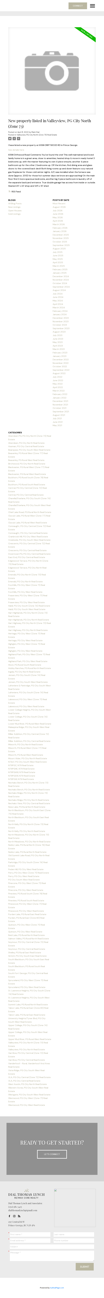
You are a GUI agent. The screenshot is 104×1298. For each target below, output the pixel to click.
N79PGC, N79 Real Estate (20, 765)
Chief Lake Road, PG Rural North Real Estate (29, 512)
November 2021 (60, 404)
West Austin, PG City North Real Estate (27, 1084)
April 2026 (58, 220)
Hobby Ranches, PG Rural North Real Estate (29, 668)
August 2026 (59, 207)
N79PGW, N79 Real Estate (21, 779)
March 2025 (59, 266)
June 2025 (58, 255)
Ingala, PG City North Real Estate (24, 671)
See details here (16, 149)
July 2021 (57, 418)
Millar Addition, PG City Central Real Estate (29, 741)
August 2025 (59, 248)
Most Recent (59, 203)
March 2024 (59, 307)
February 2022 (60, 394)
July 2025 (57, 252)
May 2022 (58, 383)
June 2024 (58, 297)
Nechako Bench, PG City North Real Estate (29, 789)
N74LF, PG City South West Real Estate (27, 761)
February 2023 (60, 352)
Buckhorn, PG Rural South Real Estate (26, 484)
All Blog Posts (15, 203)
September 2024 (61, 286)
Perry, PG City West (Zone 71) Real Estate (28, 872)
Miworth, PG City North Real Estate (25, 744)
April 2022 (58, 387)
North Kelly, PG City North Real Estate (26, 831)
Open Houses (15, 210)
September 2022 (61, 370)
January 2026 (59, 231)
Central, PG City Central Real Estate (26, 494)
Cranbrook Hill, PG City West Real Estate (28, 536)
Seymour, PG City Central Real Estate (26, 949)
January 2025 (59, 272)
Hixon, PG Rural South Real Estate (24, 664)
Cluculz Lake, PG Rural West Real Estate (27, 522)
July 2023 (57, 335)
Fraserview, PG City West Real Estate (26, 602)
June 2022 (58, 380)
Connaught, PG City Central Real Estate (28, 533)
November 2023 (61, 321)
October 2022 (60, 366)
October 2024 (60, 283)
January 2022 (59, 397)
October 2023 (60, 324)
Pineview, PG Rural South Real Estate (26, 900)
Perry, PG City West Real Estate (23, 876)
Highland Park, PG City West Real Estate (27, 661)
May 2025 (58, 259)
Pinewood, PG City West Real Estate (26, 911)
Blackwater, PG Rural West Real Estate (27, 474)
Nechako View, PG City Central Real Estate (29, 803)
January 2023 (59, 356)
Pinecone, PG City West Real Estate (25, 890)
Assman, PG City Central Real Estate (26, 446)
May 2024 (58, 300)
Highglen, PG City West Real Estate (25, 650)
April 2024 (58, 304)
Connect (78, 5)
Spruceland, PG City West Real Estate (26, 987)
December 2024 (61, 276)
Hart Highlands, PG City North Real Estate (28, 619)
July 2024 (58, 293)
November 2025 (61, 238)
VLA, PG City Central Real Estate (24, 1080)
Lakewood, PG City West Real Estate (26, 706)
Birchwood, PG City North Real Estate (26, 463)
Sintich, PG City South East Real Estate (27, 956)
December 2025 (61, 234)
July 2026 (57, 210)
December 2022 (61, 359)
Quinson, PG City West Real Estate (25, 931)
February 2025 (60, 269)
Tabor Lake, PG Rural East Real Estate (26, 1014)
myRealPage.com (57, 1288)
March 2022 (59, 390)
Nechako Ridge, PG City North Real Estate (28, 800)
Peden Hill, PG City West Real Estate (25, 869)
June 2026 (58, 214)
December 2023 (61, 318)
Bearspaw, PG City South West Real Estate (29, 449)
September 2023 (61, 328)
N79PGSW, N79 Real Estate (21, 775)
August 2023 (59, 331)
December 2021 (60, 401)
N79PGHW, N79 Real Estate (21, 772)
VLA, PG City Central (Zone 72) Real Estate (29, 1077)
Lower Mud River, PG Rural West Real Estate (29, 723)
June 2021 (58, 422)
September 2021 (61, 411)
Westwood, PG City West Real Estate (26, 1105)
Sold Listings (14, 214)
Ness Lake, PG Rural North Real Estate (26, 807)
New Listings (14, 207)
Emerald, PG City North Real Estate (25, 581)
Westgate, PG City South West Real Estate (29, 1094)
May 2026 (58, 217)
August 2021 (59, 415)
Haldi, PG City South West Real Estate (26, 609)
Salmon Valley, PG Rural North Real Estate (28, 938)
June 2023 (58, 338)
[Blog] (20, 1216)
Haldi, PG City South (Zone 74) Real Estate (29, 605)
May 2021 (57, 425)
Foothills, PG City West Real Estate (25, 592)
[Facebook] (10, 1216)
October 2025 (60, 241)
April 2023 (58, 345)
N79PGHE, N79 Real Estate (21, 768)
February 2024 (60, 311)
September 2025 (61, 245)
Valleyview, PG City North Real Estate (26, 1049)
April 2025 (58, 262)
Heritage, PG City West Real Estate (25, 640)
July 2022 (57, 376)
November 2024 (61, 279)
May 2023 (58, 342)
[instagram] (15, 1216)
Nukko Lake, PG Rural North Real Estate (27, 852)
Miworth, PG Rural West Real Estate (25, 754)
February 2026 (60, 227)
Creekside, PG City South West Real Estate (29, 540)
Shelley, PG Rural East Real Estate (24, 952)
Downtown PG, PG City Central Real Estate (29, 553)
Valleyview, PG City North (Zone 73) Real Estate (37, 135)
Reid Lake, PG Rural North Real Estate (26, 935)
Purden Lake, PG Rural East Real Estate (27, 914)
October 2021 (59, 408)
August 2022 (59, 373)
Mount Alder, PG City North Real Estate (27, 758)
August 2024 (59, 290)
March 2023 (59, 349)
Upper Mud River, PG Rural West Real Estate (29, 1039)
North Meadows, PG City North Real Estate (29, 841)
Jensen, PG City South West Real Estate (28, 682)
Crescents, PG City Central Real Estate (27, 550)
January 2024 (60, 314)
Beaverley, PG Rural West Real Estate (26, 460)
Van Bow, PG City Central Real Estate (26, 1060)
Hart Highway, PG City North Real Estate (28, 630)
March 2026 (59, 224)
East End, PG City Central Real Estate (26, 557)
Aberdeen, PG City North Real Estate (26, 443)
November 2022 (61, 363)
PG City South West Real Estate (24, 879)
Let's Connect (52, 1154)
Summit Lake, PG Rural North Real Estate (28, 1004)
